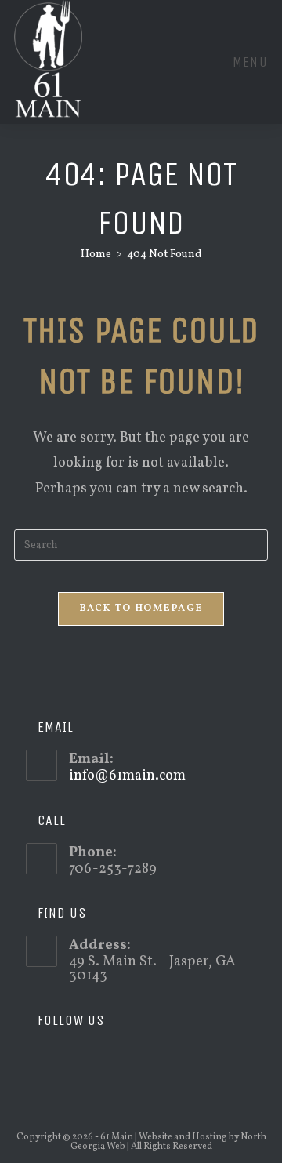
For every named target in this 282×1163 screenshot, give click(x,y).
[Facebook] (60, 1058)
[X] (37, 1058)
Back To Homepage (141, 608)
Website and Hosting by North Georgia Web (168, 1142)
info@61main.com (127, 776)
